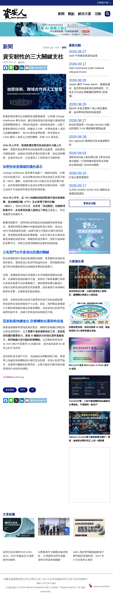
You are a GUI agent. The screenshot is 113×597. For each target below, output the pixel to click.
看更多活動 (89, 203)
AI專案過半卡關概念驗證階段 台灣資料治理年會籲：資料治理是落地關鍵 (53, 556)
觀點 (71, 14)
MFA (23, 390)
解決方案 (84, 14)
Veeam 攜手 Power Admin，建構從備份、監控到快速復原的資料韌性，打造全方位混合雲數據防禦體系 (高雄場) (89, 90)
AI (32, 390)
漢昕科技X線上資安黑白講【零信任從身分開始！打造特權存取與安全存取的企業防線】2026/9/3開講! (89, 161)
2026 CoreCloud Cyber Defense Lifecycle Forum (86, 70)
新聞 (61, 14)
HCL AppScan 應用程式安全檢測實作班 (89, 143)
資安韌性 (9, 390)
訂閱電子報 (102, 3)
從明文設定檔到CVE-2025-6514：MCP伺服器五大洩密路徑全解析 (18, 556)
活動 (98, 14)
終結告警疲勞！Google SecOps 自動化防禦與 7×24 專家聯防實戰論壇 (89, 126)
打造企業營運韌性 (79, 177)
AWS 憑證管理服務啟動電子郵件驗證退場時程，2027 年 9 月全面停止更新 (88, 556)
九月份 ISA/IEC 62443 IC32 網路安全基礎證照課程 (89, 191)
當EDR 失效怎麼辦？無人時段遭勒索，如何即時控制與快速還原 (88, 110)
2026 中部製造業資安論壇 (83, 55)
